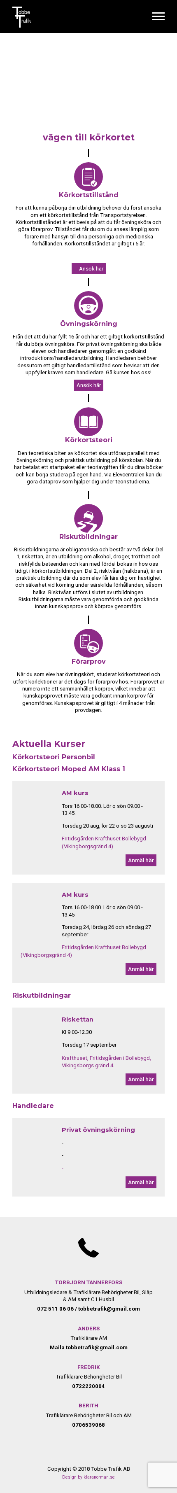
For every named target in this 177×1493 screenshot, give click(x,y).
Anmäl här (141, 860)
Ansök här (91, 269)
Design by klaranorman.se (88, 1477)
